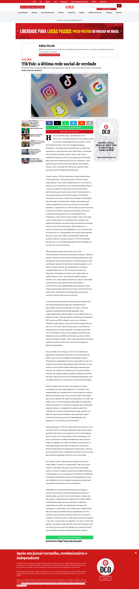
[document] (69, 294)
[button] (135, 552)
